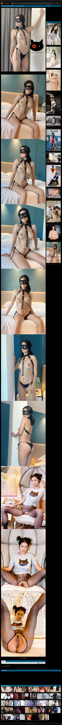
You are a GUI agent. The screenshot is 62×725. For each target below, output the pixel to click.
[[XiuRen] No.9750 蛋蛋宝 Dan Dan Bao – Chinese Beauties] (19, 696)
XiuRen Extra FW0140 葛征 (29, 692)
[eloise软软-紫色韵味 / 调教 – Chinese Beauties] (31, 703)
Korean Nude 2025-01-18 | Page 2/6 (51, 69)
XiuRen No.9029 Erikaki (16, 706)
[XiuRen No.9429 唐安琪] (19, 717)
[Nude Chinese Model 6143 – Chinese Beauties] (43, 689)
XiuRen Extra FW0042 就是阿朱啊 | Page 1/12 (52, 115)
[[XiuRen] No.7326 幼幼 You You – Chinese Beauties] (19, 710)
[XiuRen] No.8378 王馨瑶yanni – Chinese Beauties (31, 720)
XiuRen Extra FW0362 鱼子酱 (53, 699)
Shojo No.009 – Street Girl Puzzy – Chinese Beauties (43, 699)
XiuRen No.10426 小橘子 (4, 720)
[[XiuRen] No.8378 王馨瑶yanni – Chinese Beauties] (31, 717)
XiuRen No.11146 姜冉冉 (4, 699)
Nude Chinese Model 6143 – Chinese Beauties (43, 692)
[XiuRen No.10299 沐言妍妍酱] (55, 703)
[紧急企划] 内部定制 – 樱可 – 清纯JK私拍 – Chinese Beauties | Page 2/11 (52, 128)
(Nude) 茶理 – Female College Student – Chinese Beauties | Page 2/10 (52, 164)
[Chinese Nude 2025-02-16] (43, 703)
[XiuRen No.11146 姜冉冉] (7, 696)
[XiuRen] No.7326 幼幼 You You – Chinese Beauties (19, 713)
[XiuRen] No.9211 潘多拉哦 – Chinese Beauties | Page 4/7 (53, 241)
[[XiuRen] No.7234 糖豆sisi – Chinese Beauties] (19, 689)
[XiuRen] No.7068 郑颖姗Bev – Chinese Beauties (31, 713)
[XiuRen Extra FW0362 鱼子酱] (55, 696)
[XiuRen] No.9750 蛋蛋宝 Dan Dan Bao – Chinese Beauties (19, 699)
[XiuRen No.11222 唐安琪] (7, 703)
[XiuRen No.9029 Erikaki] (19, 703)
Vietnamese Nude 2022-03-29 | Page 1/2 (51, 91)
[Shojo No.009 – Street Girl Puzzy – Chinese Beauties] (43, 696)
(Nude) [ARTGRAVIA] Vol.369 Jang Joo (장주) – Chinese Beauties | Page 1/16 (53, 224)
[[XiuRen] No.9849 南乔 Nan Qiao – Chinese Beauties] (43, 717)
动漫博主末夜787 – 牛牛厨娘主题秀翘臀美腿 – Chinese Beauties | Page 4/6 (53, 200)
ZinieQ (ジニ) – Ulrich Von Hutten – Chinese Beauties (43, 713)
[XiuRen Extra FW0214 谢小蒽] (55, 689)
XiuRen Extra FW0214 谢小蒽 (53, 692)
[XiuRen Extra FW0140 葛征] (31, 689)
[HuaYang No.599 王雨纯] (55, 710)
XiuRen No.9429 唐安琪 (16, 720)
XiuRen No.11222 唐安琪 (4, 706)
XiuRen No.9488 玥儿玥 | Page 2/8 (50, 152)
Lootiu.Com (5, 3)
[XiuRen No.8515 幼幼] (31, 696)
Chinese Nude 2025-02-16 (40, 706)
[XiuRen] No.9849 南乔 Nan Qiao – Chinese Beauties (43, 720)
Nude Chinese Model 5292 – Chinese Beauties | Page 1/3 (53, 264)
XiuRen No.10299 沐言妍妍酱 (53, 706)
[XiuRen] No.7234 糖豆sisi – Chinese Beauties (19, 692)
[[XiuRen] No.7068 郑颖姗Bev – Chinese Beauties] (31, 710)
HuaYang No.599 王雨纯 (52, 713)
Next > (25, 658)
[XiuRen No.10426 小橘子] (7, 717)
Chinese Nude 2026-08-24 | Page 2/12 (51, 46)
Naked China (7, 666)
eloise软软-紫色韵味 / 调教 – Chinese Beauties (31, 706)
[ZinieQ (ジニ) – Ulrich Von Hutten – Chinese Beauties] (43, 710)
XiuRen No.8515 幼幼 (28, 699)
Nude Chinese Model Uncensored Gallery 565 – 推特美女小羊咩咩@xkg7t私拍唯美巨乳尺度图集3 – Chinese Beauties (7, 713)
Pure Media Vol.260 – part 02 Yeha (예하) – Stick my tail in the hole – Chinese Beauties (7, 692)
